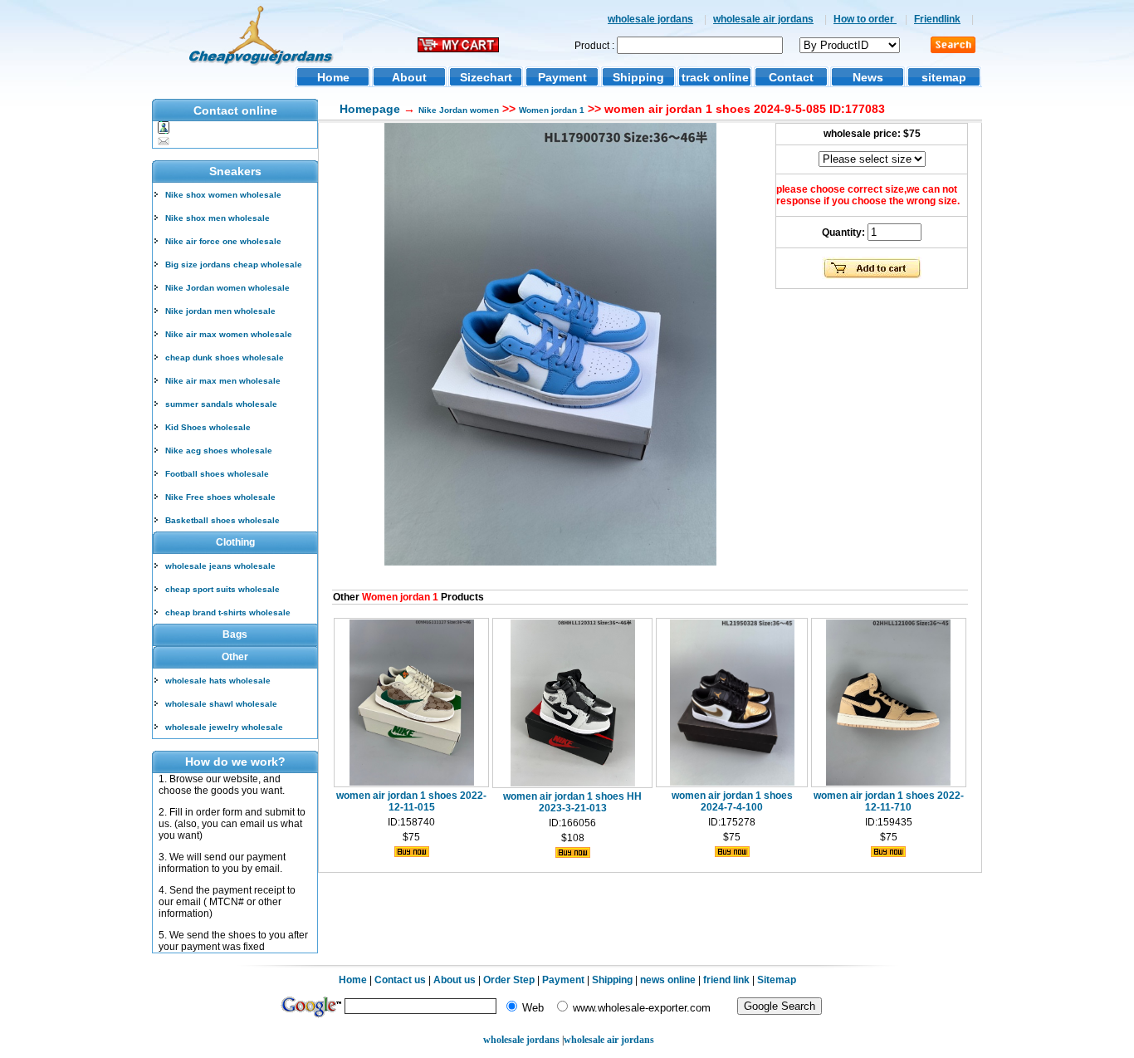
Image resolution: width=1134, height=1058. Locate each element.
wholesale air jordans (763, 19)
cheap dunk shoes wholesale (224, 357)
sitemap (943, 77)
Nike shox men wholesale (217, 218)
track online (715, 77)
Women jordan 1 (551, 110)
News (868, 77)
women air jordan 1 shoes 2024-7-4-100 (732, 801)
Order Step (510, 980)
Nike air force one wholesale (223, 241)
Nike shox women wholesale (223, 194)
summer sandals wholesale (221, 404)
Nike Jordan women (458, 110)
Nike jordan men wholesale (220, 311)
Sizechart (486, 77)
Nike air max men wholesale (223, 380)
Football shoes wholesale (217, 473)
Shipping (638, 77)
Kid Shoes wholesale (208, 427)
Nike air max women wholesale (228, 334)
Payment (562, 77)
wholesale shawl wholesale (221, 703)
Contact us (400, 980)
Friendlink (937, 19)
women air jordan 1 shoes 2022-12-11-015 (411, 801)
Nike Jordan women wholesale (227, 287)
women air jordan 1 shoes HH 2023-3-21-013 (572, 802)
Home (333, 77)
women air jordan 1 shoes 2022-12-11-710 (889, 801)
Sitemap (776, 980)
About (409, 77)
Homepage (370, 108)
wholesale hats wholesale (218, 680)
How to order (865, 19)
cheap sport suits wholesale (222, 589)
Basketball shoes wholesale (222, 520)
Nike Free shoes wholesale (220, 497)
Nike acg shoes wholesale (218, 450)
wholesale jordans (650, 19)
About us (454, 980)
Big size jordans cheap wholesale (233, 264)
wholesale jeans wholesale (220, 566)
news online (668, 980)
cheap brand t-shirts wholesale (228, 612)
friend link (726, 980)
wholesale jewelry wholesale (224, 727)
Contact (791, 77)
